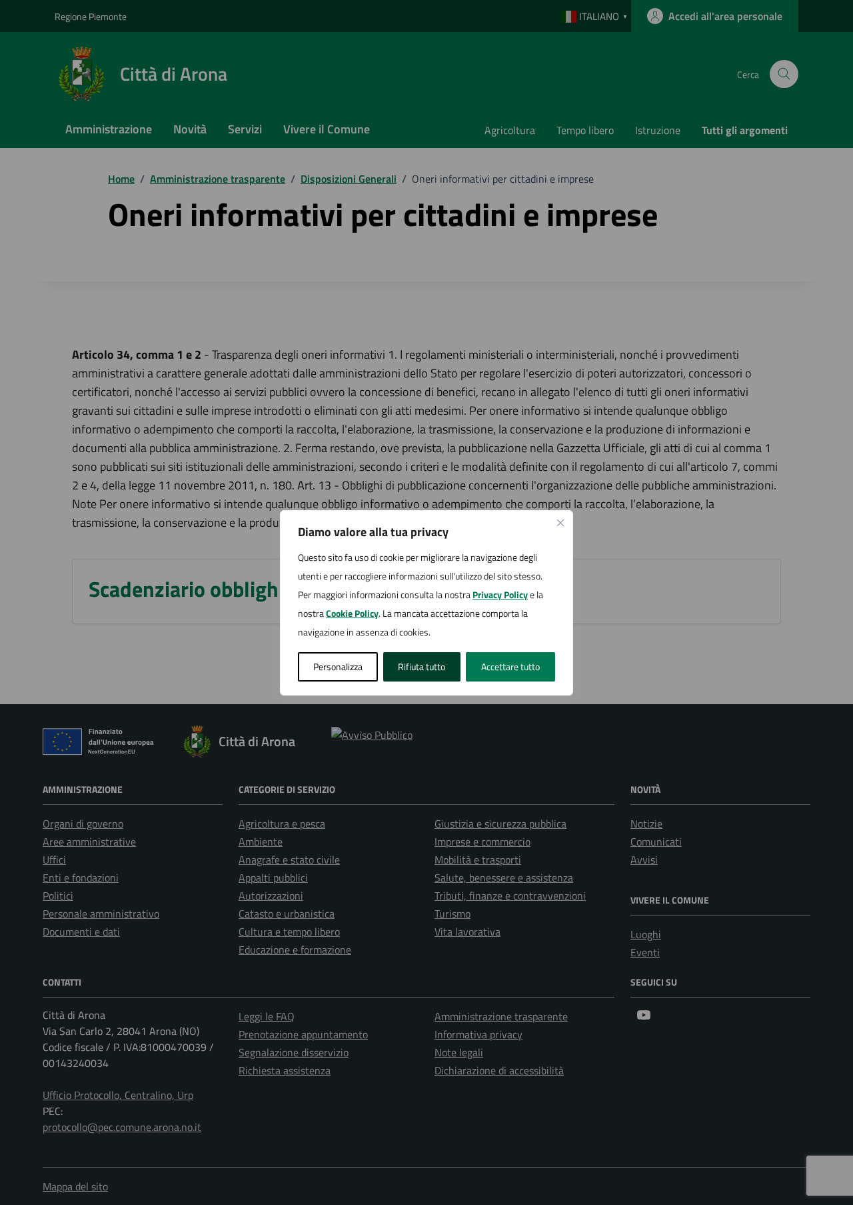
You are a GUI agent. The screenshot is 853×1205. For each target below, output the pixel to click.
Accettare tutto (510, 667)
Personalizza (338, 667)
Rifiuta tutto (421, 667)
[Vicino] (560, 522)
